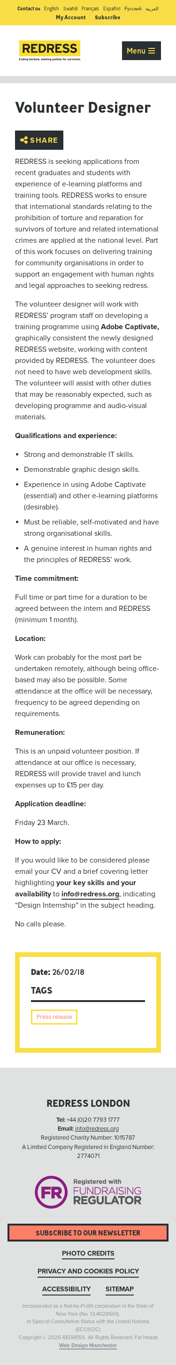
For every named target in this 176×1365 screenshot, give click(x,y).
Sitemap (120, 1289)
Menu (137, 50)
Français (90, 9)
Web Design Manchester (88, 1345)
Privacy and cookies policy (88, 1271)
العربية (152, 9)
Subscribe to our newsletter (88, 1232)
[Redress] (49, 50)
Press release (54, 1017)
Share (44, 140)
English (51, 9)
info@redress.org (90, 894)
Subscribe (107, 17)
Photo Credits (88, 1253)
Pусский (133, 9)
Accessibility (66, 1289)
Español (111, 9)
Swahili (70, 9)
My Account (71, 17)
